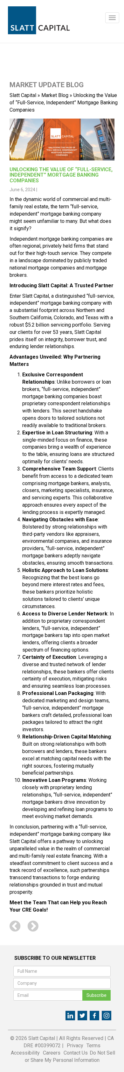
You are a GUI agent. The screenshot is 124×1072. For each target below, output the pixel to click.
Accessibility (25, 1053)
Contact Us (76, 1053)
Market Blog (54, 95)
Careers (51, 1053)
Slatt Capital (23, 95)
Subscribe (96, 995)
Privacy (75, 1046)
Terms (93, 1046)
